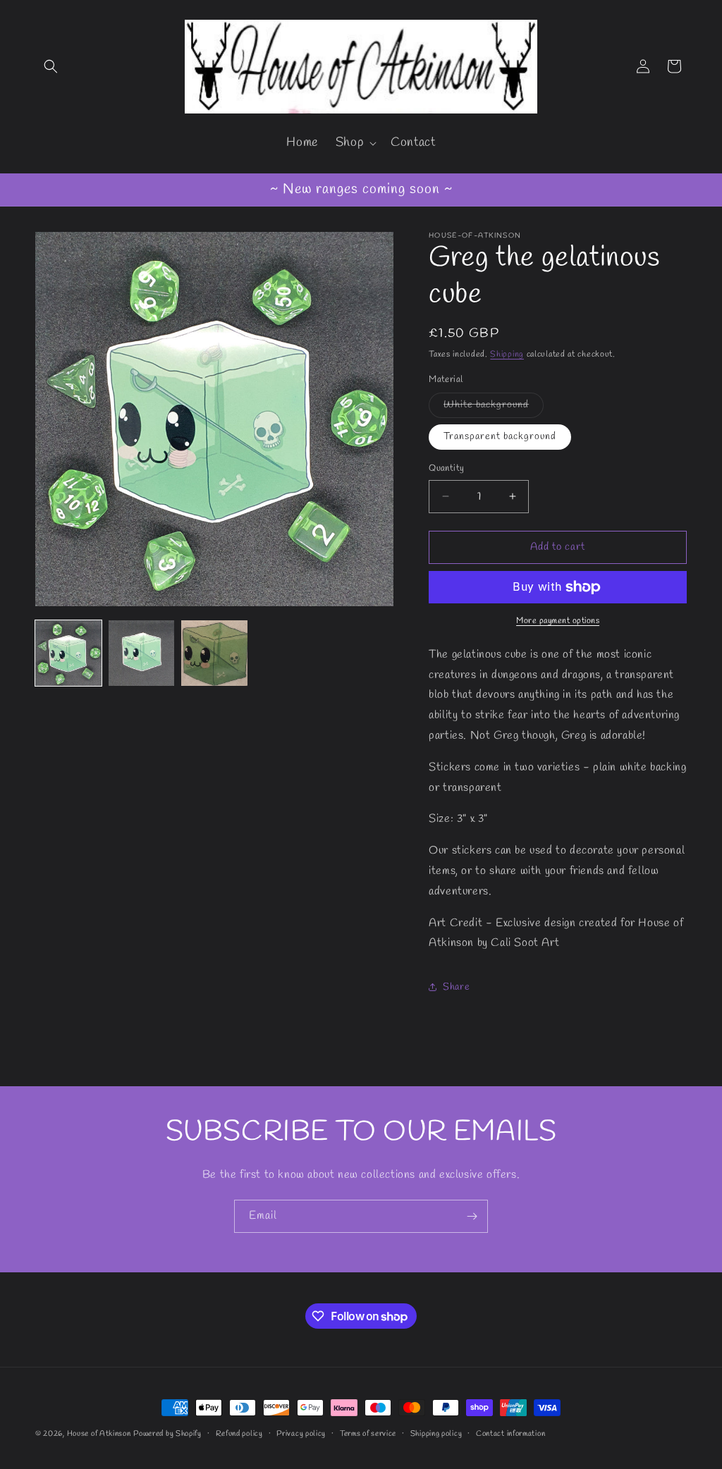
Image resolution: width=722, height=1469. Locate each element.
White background (493, 408)
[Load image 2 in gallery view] (142, 653)
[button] (50, 66)
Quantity (446, 468)
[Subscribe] (471, 1216)
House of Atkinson (99, 1434)
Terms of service (368, 1434)
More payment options (557, 621)
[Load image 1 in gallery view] (68, 653)
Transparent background (499, 436)
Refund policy (239, 1434)
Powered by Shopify (167, 1434)
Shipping (507, 354)
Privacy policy (301, 1434)
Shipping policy (436, 1434)
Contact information (510, 1434)
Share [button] (456, 987)
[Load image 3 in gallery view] (214, 653)
